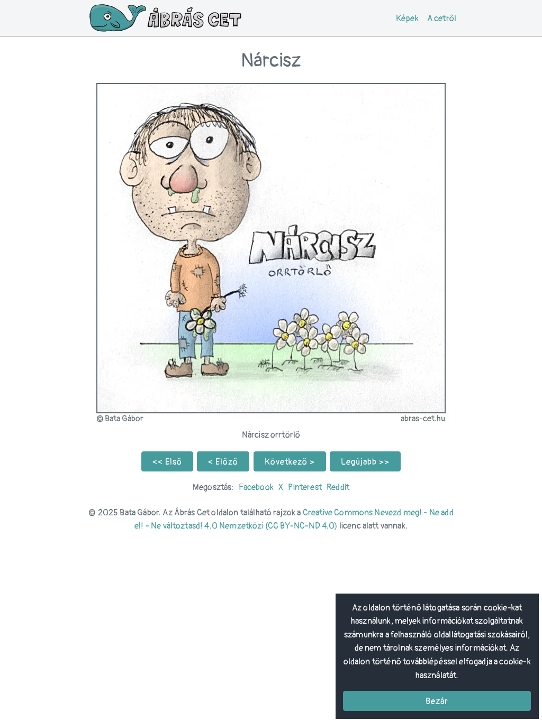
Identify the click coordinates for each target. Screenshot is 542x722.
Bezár (437, 701)
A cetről (441, 18)
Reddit (338, 487)
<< (167, 462)
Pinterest (304, 487)
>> (365, 462)
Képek (407, 18)
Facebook (256, 487)
